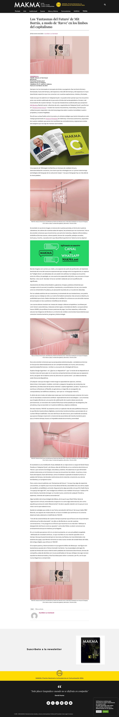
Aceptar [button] (105, 711)
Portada (17, 11)
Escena (42, 11)
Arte (24, 11)
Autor (32, 609)
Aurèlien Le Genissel (51, 33)
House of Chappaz (52, 118)
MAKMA (76, 11)
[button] (105, 4)
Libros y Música (53, 11)
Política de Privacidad (56, 714)
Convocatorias (66, 11)
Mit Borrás (33, 105)
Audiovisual (33, 11)
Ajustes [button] (99, 711)
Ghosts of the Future (39, 107)
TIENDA (85, 11)
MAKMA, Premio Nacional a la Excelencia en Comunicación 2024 (73, 4)
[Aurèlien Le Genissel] (34, 616)
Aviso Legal (65, 714)
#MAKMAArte (34, 76)
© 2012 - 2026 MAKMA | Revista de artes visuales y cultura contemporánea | (32, 714)
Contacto (70, 714)
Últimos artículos (39, 609)
